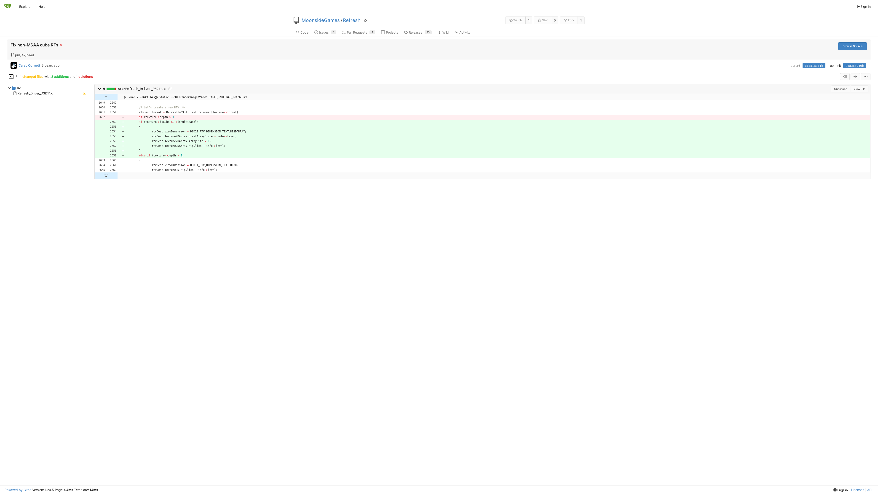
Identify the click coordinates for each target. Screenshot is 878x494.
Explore (24, 6)
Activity (465, 32)
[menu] (865, 76)
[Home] (7, 6)
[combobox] (845, 76)
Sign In (865, 6)
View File (859, 89)
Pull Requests (360, 32)
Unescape (840, 89)
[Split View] (855, 76)
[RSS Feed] (366, 20)
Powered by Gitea (18, 490)
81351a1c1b (814, 65)
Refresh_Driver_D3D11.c (35, 93)
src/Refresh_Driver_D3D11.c (142, 89)
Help (42, 6)
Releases (419, 32)
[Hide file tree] (11, 76)
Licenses (857, 490)
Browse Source (852, 46)
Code (304, 32)
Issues (326, 32)
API (869, 490)
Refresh (351, 20)
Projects (392, 32)
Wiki (445, 32)
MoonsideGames (321, 20)
